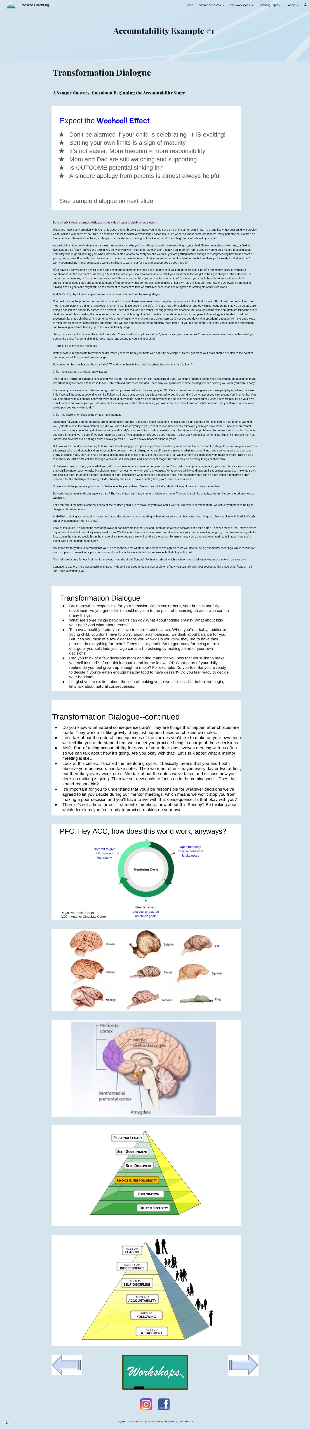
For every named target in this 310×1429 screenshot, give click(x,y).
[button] (305, 5)
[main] (164, 30)
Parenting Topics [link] (269, 5)
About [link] (291, 5)
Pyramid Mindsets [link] (209, 5)
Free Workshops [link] (239, 5)
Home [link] (189, 5)
